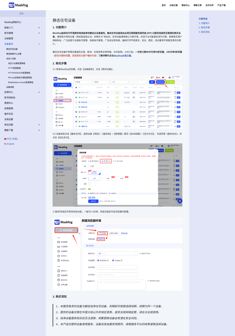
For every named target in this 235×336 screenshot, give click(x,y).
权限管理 (8, 108)
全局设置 (8, 119)
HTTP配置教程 (14, 68)
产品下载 (221, 5)
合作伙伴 (209, 5)
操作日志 (8, 114)
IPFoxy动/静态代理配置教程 (20, 77)
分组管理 (8, 38)
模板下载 (8, 130)
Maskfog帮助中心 (12, 22)
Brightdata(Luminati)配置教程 (20, 82)
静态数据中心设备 (13, 54)
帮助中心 (186, 5)
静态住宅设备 (12, 49)
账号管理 (8, 33)
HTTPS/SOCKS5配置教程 (19, 73)
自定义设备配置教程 (16, 63)
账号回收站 (9, 97)
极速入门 (8, 27)
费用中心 (8, 103)
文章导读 (203, 19)
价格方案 (174, 5)
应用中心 (8, 92)
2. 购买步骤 (204, 27)
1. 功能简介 (204, 23)
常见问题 (8, 125)
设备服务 (8, 44)
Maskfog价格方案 (122, 55)
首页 (164, 5)
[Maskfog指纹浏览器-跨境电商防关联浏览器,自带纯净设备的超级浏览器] (19, 5)
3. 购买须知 (204, 32)
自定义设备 (11, 58)
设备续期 (10, 87)
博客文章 (198, 5)
